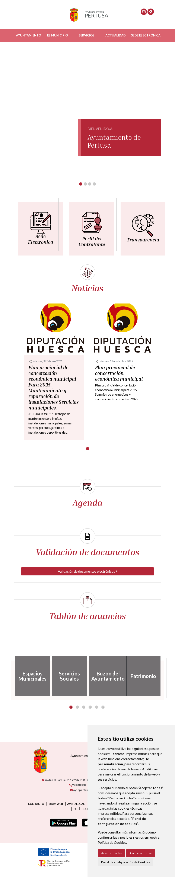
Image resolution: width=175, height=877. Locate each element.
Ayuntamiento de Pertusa (114, 141)
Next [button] (164, 676)
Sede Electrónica (145, 35)
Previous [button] (11, 676)
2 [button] (77, 707)
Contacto (36, 804)
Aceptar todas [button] (111, 853)
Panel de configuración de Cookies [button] (125, 862)
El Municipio (57, 35)
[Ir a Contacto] (144, 12)
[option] (32, 676)
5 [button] (96, 707)
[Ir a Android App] (62, 822)
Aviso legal (76, 804)
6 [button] (103, 707)
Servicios (86, 35)
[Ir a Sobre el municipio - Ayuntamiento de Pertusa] (150, 12)
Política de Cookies (112, 842)
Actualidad (115, 35)
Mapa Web (55, 804)
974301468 (79, 785)
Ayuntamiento (28, 35)
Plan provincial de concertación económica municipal (119, 373)
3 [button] (83, 707)
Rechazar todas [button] (141, 853)
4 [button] (90, 707)
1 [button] (71, 707)
